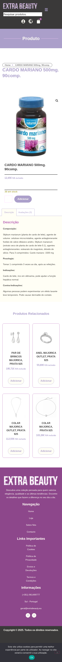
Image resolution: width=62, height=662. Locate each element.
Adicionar (23, 199)
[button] (46, 9)
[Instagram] (34, 615)
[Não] (57, 652)
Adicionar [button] (16, 381)
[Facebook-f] (28, 615)
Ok (31, 657)
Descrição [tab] (9, 212)
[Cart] (38, 21)
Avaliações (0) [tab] (25, 212)
